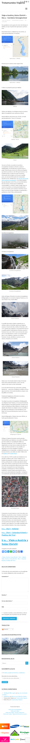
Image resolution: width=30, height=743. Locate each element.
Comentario (5, 576)
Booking (5, 453)
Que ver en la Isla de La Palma (19, 696)
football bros (7, 696)
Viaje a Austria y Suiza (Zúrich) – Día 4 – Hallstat (14, 557)
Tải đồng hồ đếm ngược (9, 693)
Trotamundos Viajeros (13, 2)
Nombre (4, 595)
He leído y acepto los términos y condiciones (14, 672)
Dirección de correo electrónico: (9, 676)
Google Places (13, 453)
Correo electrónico (7, 601)
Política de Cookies (15, 711)
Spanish (6, 629)
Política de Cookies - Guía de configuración (15, 712)
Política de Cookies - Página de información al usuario (15, 714)
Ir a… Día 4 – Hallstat (10, 529)
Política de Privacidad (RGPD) (15, 709)
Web (3, 607)
